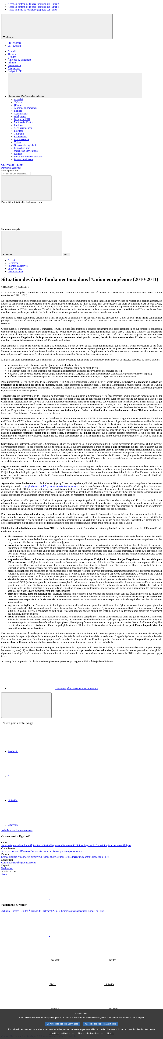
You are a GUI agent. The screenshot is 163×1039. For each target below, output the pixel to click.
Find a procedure (9, 170)
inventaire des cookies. (101, 1033)
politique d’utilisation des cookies (67, 1033)
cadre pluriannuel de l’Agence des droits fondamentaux (50, 486)
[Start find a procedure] (26, 188)
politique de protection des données (132, 1029)
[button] (49, 898)
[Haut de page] (26, 705)
